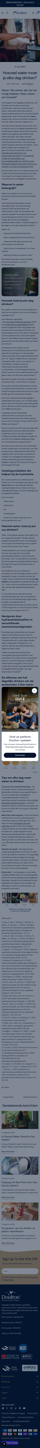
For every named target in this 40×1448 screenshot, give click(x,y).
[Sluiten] (34, 690)
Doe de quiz (20, 755)
